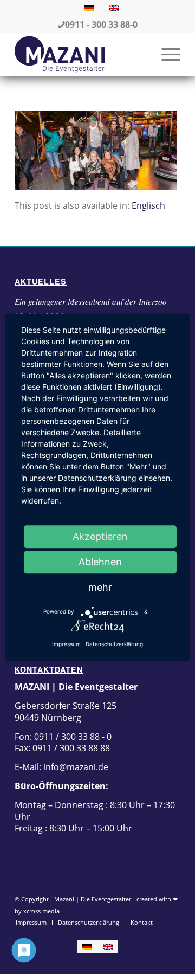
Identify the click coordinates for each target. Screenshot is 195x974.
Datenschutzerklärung (114, 644)
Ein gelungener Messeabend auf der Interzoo (91, 301)
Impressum (66, 644)
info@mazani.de (74, 767)
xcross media (41, 911)
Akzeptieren (100, 536)
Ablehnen (100, 561)
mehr (100, 587)
